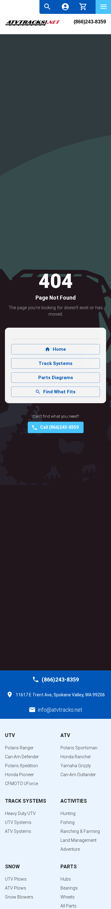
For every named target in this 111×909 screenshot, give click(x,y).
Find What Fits (59, 392)
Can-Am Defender (22, 756)
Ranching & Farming (80, 831)
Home (59, 349)
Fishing (67, 822)
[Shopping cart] (83, 6)
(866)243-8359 (90, 21)
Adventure (70, 849)
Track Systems (55, 363)
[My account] (65, 6)
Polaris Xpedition (21, 765)
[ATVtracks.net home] (32, 25)
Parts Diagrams (55, 377)
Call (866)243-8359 (59, 427)
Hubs (65, 879)
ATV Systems (18, 831)
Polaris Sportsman (78, 747)
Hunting (68, 813)
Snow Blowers (19, 897)
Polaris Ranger (19, 747)
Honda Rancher (75, 756)
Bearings (69, 888)
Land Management (78, 840)
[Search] (47, 6)
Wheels (67, 897)
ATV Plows (15, 888)
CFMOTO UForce (21, 783)
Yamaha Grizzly (75, 765)
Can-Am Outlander (78, 774)
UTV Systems (18, 822)
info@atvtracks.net (60, 709)
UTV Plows (16, 879)
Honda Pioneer (19, 774)
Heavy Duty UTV (20, 813)
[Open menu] (103, 6)
